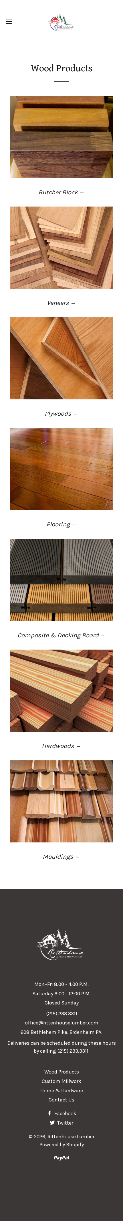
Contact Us (61, 1100)
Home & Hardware (61, 1090)
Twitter (64, 1123)
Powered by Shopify (61, 1144)
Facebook (64, 1113)
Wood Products (61, 1072)
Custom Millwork (61, 1081)
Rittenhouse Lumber (70, 1136)
